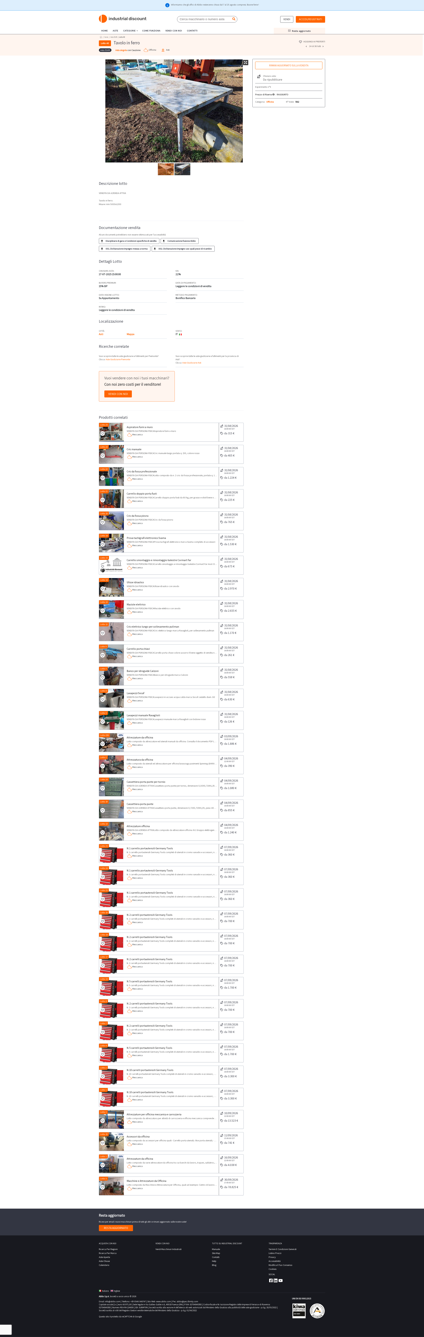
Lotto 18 (104, 934)
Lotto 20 (104, 779)
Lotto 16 (104, 535)
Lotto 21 (104, 491)
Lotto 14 (104, 580)
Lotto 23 (104, 447)
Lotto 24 (104, 868)
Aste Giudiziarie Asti (191, 362)
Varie (106, 37)
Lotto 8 (103, 1001)
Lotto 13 (104, 602)
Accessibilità (275, 1261)
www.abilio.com (163, 1301)
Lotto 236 (104, 735)
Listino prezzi (275, 1253)
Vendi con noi (118, 394)
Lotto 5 (103, 713)
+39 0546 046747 (138, 1301)
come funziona (151, 30)
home (104, 30)
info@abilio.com (112, 1301)
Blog (214, 1265)
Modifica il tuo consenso (280, 1265)
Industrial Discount (123, 18)
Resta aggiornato (116, 1228)
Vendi (286, 19)
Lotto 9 (103, 646)
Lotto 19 (104, 513)
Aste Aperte (104, 1257)
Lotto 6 (103, 690)
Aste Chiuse (104, 1261)
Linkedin (276, 1280)
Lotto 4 (103, 1045)
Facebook (271, 1280)
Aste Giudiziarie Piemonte (118, 359)
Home (101, 37)
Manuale (216, 1249)
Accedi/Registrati (310, 19)
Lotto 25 (104, 424)
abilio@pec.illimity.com (187, 1301)
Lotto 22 (104, 469)
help (214, 1261)
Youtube (281, 1280)
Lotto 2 (103, 757)
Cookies (272, 1269)
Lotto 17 (104, 956)
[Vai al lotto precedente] (306, 46)
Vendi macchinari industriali (169, 1249)
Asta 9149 (113, 37)
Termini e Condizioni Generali (282, 1249)
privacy (272, 1257)
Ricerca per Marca (107, 1253)
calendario (104, 1265)
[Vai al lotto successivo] (323, 46)
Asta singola (121, 50)
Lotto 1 (103, 1089)
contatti (192, 30)
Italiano (105, 1291)
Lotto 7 (103, 668)
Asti (101, 334)
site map (216, 1253)
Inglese (117, 1291)
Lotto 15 (104, 557)
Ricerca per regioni (108, 1249)
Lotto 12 (104, 624)
